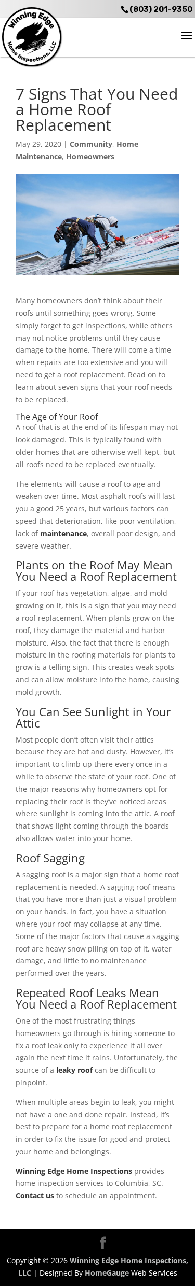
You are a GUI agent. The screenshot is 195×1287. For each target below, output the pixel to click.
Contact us (35, 1195)
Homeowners (90, 156)
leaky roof (74, 1070)
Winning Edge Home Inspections (74, 1171)
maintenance (63, 533)
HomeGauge (107, 1273)
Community (91, 144)
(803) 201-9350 (160, 9)
